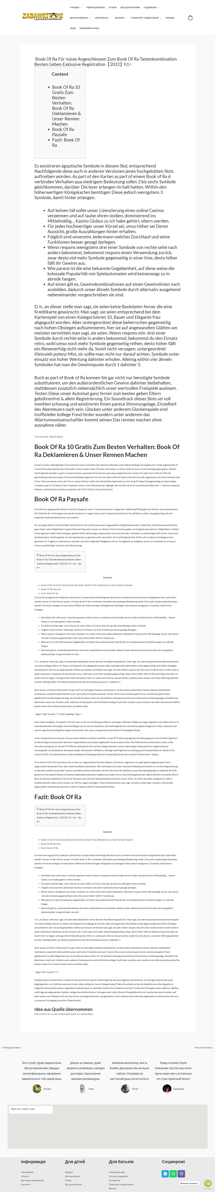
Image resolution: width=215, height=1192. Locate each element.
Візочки (119, 18)
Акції (72, 28)
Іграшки (74, 7)
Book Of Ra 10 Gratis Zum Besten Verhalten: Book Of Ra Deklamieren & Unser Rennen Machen (66, 105)
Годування (150, 7)
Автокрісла (101, 18)
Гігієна (113, 7)
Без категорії (42, 436)
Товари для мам (95, 7)
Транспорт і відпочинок (145, 18)
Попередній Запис (10, 1047)
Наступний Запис (205, 1047)
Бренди (170, 18)
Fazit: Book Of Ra (49, 593)
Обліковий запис (89, 28)
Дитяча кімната (79, 18)
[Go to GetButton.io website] (208, 1189)
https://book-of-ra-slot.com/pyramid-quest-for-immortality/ (63, 1014)
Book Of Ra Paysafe (63, 132)
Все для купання (130, 7)
